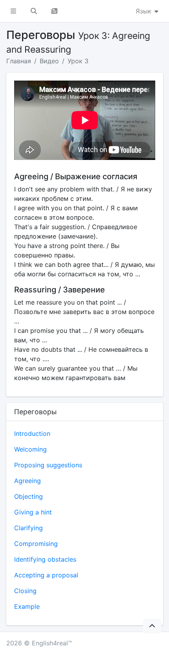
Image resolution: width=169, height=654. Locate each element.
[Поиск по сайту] (34, 11)
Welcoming (30, 449)
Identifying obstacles (45, 559)
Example (27, 606)
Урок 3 (78, 61)
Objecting (28, 496)
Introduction (32, 433)
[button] (13, 11)
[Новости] (54, 11)
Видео (49, 61)
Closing (25, 591)
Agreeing (27, 481)
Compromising (36, 543)
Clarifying (28, 528)
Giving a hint (33, 512)
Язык (144, 11)
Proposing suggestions (48, 465)
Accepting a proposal (46, 575)
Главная (18, 61)
